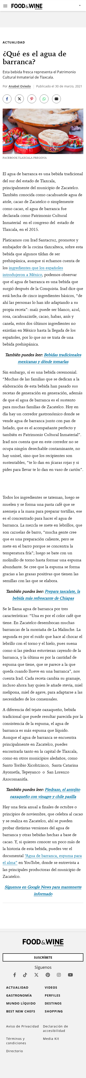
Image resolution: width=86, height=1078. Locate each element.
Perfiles (52, 995)
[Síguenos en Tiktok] (25, 975)
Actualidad (14, 42)
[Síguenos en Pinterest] (48, 975)
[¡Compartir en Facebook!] (7, 98)
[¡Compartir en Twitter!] (19, 98)
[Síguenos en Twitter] (36, 975)
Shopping (54, 1011)
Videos (51, 987)
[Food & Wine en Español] (26, 6)
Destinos (53, 1003)
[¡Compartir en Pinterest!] (31, 98)
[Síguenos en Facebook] (14, 975)
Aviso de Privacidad (22, 1026)
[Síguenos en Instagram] (59, 975)
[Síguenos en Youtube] (70, 975)
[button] (5, 6)
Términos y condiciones (16, 1041)
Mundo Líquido (21, 1003)
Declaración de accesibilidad (55, 1028)
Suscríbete (43, 957)
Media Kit (51, 1039)
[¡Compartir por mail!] (56, 98)
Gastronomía (19, 995)
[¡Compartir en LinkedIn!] (44, 98)
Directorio (14, 1051)
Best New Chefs (20, 1011)
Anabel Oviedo (20, 86)
